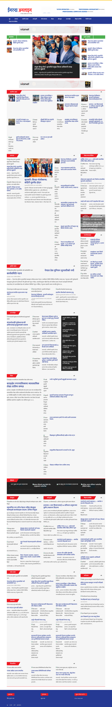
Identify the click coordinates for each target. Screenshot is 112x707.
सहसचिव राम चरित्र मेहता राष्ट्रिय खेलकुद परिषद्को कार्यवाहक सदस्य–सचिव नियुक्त (22, 508)
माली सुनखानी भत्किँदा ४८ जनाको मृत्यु (68, 330)
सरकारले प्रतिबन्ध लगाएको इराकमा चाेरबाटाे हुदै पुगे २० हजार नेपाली (97, 242)
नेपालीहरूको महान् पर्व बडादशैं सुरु (90, 599)
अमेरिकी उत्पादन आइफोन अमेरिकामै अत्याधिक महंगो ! (49, 333)
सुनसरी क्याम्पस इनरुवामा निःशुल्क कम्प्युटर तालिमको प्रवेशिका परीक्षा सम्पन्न (61, 396)
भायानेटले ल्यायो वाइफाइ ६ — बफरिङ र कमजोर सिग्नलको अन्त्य (67, 540)
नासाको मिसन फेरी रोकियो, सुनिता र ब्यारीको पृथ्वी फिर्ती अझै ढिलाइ (49, 360)
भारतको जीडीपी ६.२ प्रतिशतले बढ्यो (69, 318)
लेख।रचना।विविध (13, 21)
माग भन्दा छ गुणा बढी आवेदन (46, 138)
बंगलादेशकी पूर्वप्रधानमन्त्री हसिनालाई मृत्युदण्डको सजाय (17, 324)
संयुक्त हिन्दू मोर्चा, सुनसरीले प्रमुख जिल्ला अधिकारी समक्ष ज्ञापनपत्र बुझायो (95, 58)
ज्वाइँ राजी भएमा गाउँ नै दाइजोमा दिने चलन (92, 201)
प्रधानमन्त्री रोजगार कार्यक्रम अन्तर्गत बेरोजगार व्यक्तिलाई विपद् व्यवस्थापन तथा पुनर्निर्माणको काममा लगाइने (41, 637)
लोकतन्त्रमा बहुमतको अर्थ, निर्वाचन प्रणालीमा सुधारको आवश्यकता (93, 180)
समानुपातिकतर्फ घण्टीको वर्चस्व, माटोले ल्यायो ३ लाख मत (69, 187)
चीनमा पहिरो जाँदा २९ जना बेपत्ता (68, 341)
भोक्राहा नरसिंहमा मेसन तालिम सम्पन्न (60, 465)
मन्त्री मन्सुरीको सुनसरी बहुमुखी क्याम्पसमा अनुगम (63, 379)
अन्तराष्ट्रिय (68, 19)
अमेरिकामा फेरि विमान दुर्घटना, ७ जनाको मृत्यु (69, 346)
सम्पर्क (11, 705)
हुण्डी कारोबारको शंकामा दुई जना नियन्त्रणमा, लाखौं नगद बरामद (23, 139)
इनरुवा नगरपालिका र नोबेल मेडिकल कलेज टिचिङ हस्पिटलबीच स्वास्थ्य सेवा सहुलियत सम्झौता (92, 66)
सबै (101, 92)
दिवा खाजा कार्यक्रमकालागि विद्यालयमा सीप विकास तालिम (42, 605)
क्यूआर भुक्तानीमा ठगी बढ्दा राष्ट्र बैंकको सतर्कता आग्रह (69, 227)
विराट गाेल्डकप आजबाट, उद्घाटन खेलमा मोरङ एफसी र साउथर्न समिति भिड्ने (30, 557)
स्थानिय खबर (25, 19)
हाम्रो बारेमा (19, 705)
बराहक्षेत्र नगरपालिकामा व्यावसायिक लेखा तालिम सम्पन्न (71, 121)
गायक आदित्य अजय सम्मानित (15, 671)
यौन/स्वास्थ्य (44, 19)
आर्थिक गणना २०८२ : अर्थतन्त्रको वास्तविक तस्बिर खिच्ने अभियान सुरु (92, 160)
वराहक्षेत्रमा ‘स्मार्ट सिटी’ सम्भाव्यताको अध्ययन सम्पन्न (96, 254)
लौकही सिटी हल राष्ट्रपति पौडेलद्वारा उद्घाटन (47, 120)
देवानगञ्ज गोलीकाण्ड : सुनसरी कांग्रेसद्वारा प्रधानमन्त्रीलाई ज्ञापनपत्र (95, 97)
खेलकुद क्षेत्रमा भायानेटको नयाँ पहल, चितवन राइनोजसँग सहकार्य (30, 529)
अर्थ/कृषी (35, 19)
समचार (16, 19)
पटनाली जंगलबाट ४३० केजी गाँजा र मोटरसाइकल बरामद (23, 121)
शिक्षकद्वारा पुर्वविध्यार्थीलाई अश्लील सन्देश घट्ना (62, 435)
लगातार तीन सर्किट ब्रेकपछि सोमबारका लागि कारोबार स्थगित (66, 554)
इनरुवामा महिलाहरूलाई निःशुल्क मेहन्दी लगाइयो (71, 105)
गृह (9, 19)
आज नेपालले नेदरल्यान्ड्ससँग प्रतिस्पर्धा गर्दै (30, 543)
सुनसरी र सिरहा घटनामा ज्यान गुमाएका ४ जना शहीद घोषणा (96, 74)
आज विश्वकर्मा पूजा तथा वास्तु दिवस (90, 616)
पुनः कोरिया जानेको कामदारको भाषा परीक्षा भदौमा (96, 276)
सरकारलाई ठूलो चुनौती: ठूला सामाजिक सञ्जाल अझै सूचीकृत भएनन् (91, 540)
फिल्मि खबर (88, 19)
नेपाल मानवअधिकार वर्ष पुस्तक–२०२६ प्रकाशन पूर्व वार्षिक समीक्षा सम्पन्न (68, 244)
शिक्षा (52, 19)
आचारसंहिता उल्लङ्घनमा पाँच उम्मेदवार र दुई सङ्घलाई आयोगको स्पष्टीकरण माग (69, 205)
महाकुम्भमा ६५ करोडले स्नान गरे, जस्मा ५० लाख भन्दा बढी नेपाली (69, 324)
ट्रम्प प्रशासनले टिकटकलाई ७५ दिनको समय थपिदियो (50, 346)
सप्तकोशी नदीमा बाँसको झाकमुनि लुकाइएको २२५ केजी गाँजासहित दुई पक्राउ (96, 121)
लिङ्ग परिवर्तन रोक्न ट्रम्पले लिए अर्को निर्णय (69, 357)
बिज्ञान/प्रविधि (78, 19)
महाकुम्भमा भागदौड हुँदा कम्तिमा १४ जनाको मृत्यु (70, 362)
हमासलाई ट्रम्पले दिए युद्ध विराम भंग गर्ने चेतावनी (70, 336)
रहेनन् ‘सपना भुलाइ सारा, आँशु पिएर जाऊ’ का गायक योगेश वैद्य (65, 674)
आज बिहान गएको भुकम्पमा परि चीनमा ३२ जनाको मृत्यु (69, 368)
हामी (14, 705)
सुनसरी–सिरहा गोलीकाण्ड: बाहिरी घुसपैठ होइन (20, 42)
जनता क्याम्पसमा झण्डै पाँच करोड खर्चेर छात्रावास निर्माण (68, 169)
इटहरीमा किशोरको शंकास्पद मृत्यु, (65, 292)
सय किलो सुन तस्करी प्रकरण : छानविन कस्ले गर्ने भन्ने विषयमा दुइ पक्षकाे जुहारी (96, 265)
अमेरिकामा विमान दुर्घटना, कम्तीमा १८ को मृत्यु (68, 352)
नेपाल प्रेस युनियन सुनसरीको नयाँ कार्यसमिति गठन (20, 49)
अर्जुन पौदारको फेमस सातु (38, 620)
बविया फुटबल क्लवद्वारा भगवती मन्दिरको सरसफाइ (92, 583)
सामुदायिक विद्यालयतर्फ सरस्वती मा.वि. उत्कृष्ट (62, 450)
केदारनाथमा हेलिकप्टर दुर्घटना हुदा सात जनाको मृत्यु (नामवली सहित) (50, 318)
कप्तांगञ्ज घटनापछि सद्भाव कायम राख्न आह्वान (72, 96)
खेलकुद (60, 19)
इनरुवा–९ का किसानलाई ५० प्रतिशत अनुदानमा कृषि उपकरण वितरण (96, 106)
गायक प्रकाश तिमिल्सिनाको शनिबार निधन (41, 672)
